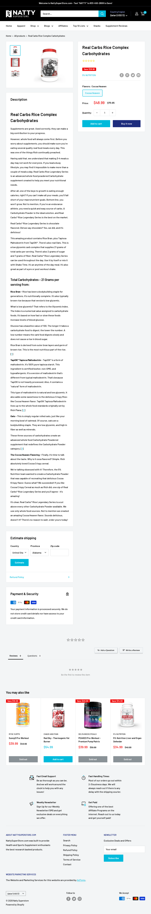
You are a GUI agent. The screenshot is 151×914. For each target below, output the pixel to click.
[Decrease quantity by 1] (97, 113)
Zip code (54, 546)
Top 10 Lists (79, 25)
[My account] (136, 13)
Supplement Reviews (116, 25)
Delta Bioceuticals (87, 734)
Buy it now (126, 123)
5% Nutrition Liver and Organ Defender (127, 740)
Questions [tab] (32, 655)
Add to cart (96, 123)
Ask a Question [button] (107, 650)
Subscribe (113, 858)
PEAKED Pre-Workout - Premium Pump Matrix (89, 740)
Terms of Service (72, 859)
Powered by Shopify (15, 904)
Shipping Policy (71, 854)
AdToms (81, 880)
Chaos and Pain (51, 734)
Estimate (19, 562)
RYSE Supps (14, 734)
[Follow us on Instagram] (80, 899)
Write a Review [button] (133, 650)
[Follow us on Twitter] (74, 899)
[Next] (145, 731)
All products (19, 36)
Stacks (96, 25)
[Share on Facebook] (122, 75)
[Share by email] (138, 75)
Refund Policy (17, 577)
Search (66, 840)
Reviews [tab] (14, 655)
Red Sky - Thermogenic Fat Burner (56, 740)
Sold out (23, 759)
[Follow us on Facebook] (68, 899)
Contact (67, 864)
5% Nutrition (89, 75)
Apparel (21, 25)
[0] (143, 13)
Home (9, 25)
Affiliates (63, 25)
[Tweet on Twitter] (133, 75)
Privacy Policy (70, 845)
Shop (33, 25)
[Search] (102, 13)
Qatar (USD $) (13, 893)
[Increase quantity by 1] (112, 113)
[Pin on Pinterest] (127, 75)
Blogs (47, 25)
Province (35, 546)
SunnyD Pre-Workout (19, 738)
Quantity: (87, 112)
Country (14, 546)
